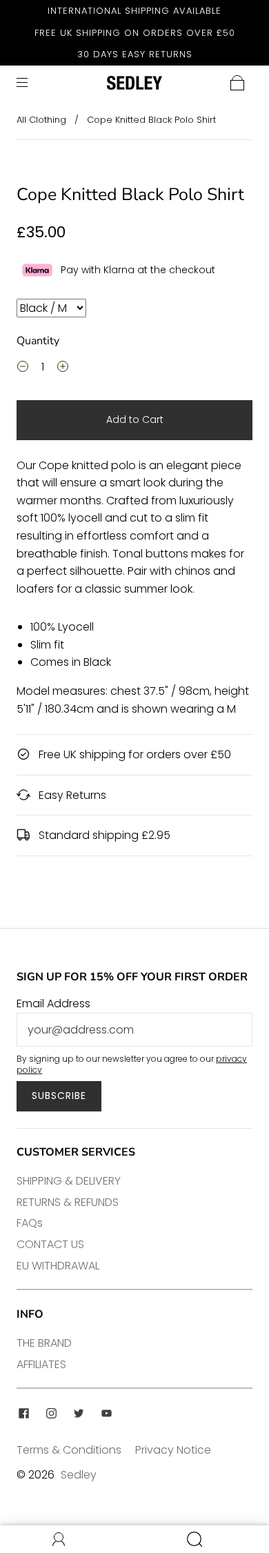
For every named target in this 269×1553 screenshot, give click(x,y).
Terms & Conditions (69, 1450)
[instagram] (51, 1413)
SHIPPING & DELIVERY (69, 1181)
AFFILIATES (41, 1364)
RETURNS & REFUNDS (68, 1202)
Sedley (79, 1475)
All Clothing (41, 119)
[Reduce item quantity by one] (23, 368)
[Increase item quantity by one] (63, 368)
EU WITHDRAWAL (58, 1266)
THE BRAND (44, 1343)
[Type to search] (51, 308)
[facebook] (23, 1413)
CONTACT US (50, 1244)
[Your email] (134, 1030)
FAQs (30, 1223)
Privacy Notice (173, 1450)
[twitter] (79, 1413)
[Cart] (237, 83)
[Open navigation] (32, 83)
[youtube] (106, 1413)
